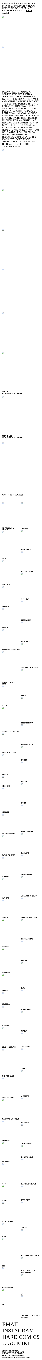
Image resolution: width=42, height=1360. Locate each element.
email (10, 1324)
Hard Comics (21, 1337)
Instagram (18, 1331)
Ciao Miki (15, 1343)
